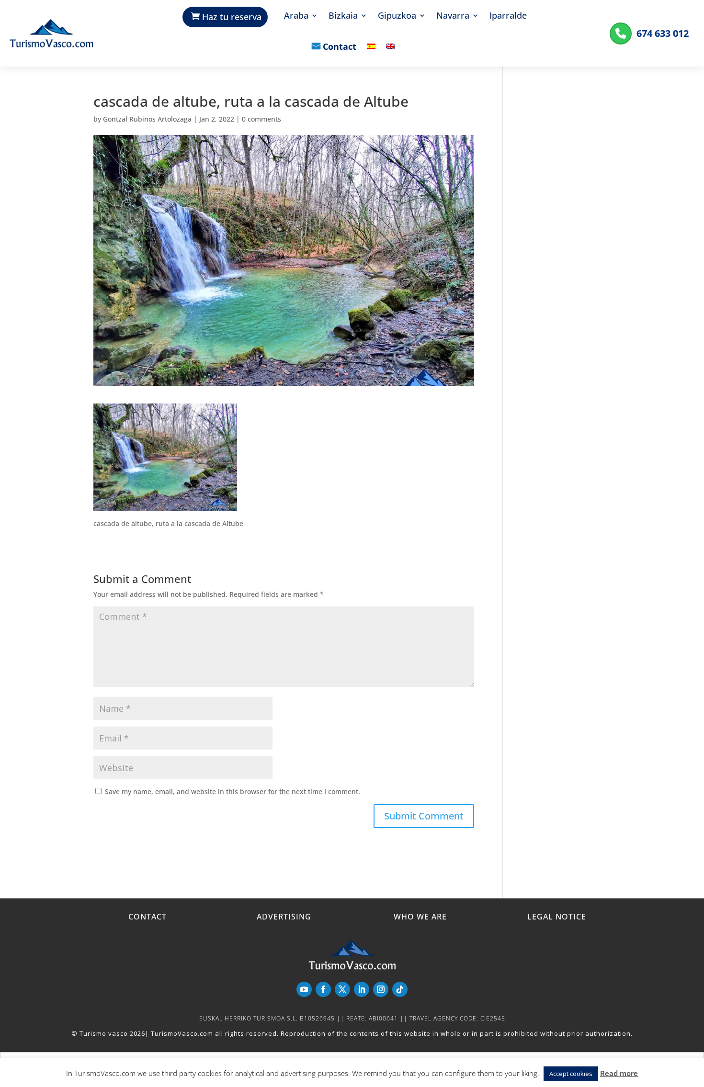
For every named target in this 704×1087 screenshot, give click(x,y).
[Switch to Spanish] (371, 53)
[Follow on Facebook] (323, 989)
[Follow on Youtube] (304, 989)
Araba (296, 16)
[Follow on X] (342, 989)
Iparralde (508, 16)
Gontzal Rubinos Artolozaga (147, 118)
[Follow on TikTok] (400, 989)
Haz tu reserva (231, 16)
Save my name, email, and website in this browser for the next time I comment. (232, 791)
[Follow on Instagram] (380, 989)
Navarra (452, 16)
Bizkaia (343, 16)
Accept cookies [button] (570, 1073)
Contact (339, 47)
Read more (619, 1073)
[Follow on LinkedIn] (361, 989)
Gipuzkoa (397, 16)
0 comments (261, 118)
